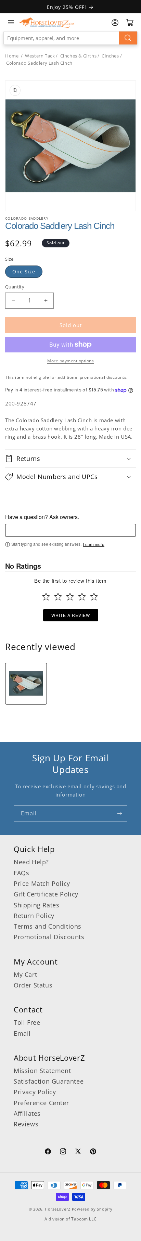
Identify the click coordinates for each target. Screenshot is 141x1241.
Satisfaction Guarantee (49, 1081)
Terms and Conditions (47, 926)
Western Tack (40, 56)
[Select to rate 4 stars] (82, 597)
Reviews (26, 1124)
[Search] (128, 37)
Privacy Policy (35, 1092)
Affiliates (27, 1113)
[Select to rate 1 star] (46, 597)
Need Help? (31, 862)
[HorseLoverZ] (46, 22)
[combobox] (70, 38)
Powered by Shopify (92, 1209)
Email (22, 1033)
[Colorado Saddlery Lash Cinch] (26, 684)
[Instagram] (62, 1152)
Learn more (93, 544)
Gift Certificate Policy (46, 894)
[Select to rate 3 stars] (70, 597)
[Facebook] (47, 1152)
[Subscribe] (119, 813)
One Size (23, 271)
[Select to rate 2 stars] (58, 597)
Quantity (14, 287)
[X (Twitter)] (78, 1152)
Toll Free (27, 1022)
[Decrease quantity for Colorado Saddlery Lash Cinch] (13, 301)
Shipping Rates (36, 905)
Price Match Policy (42, 883)
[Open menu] (10, 22)
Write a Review (70, 615)
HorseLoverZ (57, 1209)
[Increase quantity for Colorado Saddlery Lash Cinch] (45, 301)
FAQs (21, 873)
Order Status (33, 985)
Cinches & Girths (78, 56)
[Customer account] (115, 22)
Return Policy (34, 916)
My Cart (25, 974)
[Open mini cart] (130, 22)
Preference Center (41, 1103)
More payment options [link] (70, 361)
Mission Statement (42, 1071)
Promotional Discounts (49, 937)
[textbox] (70, 530)
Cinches (110, 56)
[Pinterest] (93, 1152)
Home (11, 56)
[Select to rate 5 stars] (94, 597)
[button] (70, 458)
